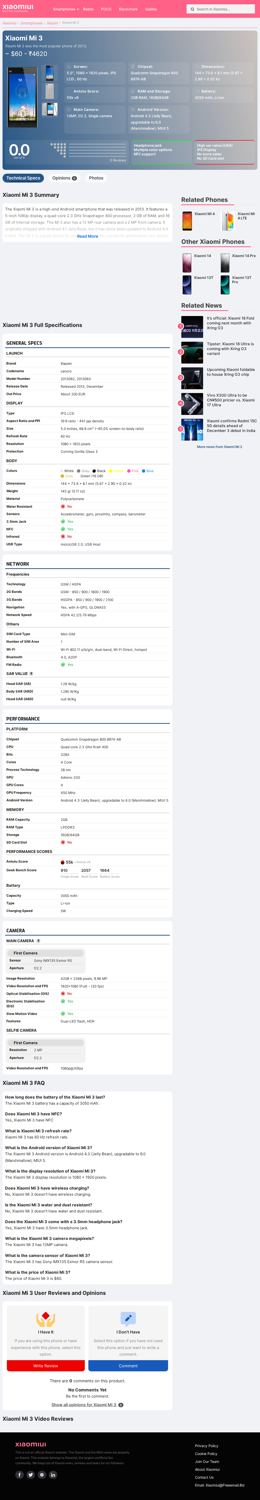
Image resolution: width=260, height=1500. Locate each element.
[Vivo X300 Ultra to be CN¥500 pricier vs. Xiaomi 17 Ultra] (219, 404)
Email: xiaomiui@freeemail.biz (220, 1485)
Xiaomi (66, 364)
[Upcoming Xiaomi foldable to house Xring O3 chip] (219, 378)
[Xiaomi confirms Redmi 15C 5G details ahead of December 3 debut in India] (219, 430)
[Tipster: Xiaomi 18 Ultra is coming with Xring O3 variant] (219, 353)
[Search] (192, 8)
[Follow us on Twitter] (30, 1475)
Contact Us (204, 1477)
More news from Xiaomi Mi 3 (219, 447)
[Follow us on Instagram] (42, 1475)
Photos (96, 178)
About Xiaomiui (207, 1469)
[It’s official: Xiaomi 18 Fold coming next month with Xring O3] (219, 327)
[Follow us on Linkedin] (53, 1475)
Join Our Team (207, 1461)
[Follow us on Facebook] (19, 1475)
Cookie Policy (206, 1453)
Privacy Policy (206, 1446)
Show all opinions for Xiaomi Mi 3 (87, 1404)
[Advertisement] (87, 281)
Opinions (63, 178)
